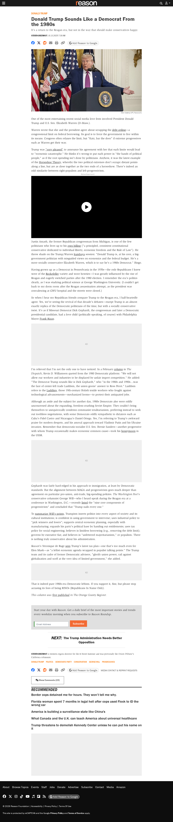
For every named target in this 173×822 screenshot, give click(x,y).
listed (85, 502)
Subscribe (78, 623)
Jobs (52, 787)
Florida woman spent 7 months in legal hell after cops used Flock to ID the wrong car (85, 703)
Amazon (121, 787)
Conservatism (80, 662)
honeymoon (128, 431)
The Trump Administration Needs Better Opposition (86, 640)
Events (35, 787)
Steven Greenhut (39, 35)
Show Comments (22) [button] (49, 680)
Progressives (108, 662)
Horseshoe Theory (50, 162)
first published (60, 595)
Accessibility (36, 806)
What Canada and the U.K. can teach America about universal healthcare (84, 718)
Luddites (52, 390)
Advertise (73, 787)
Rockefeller (52, 273)
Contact (99, 787)
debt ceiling (119, 130)
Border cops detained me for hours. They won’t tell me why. (74, 694)
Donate (61, 787)
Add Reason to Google (84, 43)
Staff (44, 787)
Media (110, 787)
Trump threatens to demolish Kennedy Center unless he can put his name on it (86, 726)
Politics (49, 662)
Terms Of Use (65, 806)
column (118, 369)
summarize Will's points (49, 513)
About (6, 787)
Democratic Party (63, 662)
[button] (167, 3)
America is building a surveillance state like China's (68, 711)
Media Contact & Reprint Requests (119, 670)
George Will (94, 662)
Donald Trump (39, 13)
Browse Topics (20, 787)
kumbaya (79, 254)
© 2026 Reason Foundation (16, 806)
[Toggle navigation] (3, 3)
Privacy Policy (51, 806)
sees (67, 546)
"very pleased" (54, 149)
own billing (74, 245)
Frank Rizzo (47, 318)
